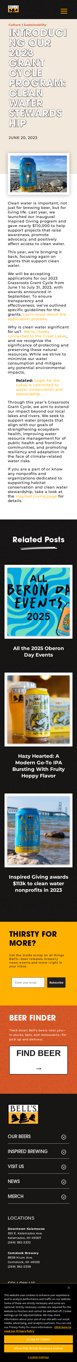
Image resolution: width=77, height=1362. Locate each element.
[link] (13, 9)
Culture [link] (15, 25)
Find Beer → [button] (38, 1060)
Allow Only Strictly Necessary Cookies (38, 1348)
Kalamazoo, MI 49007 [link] (24, 1238)
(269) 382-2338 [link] (19, 1266)
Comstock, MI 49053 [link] (24, 1262)
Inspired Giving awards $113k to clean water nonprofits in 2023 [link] (38, 883)
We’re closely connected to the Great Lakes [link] (37, 333)
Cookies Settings (38, 1357)
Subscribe (56, 982)
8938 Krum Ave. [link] (20, 1257)
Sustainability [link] (35, 25)
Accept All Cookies (38, 1339)
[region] (38, 1322)
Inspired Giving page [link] (36, 496)
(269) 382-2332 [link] (19, 1242)
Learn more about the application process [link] (37, 316)
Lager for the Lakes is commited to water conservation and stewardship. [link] (39, 387)
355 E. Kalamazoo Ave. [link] (25, 1233)
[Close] (69, 1287)
